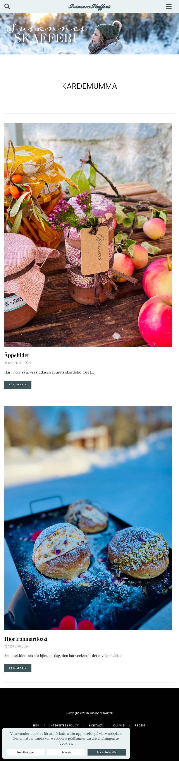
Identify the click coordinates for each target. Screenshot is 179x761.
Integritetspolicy (64, 725)
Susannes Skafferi (89, 6)
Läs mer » (19, 383)
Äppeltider (16, 354)
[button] (7, 7)
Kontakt (96, 725)
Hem (36, 725)
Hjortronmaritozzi (25, 638)
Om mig (119, 725)
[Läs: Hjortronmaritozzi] (88, 517)
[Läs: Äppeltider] (88, 234)
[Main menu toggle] (169, 6)
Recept (140, 725)
